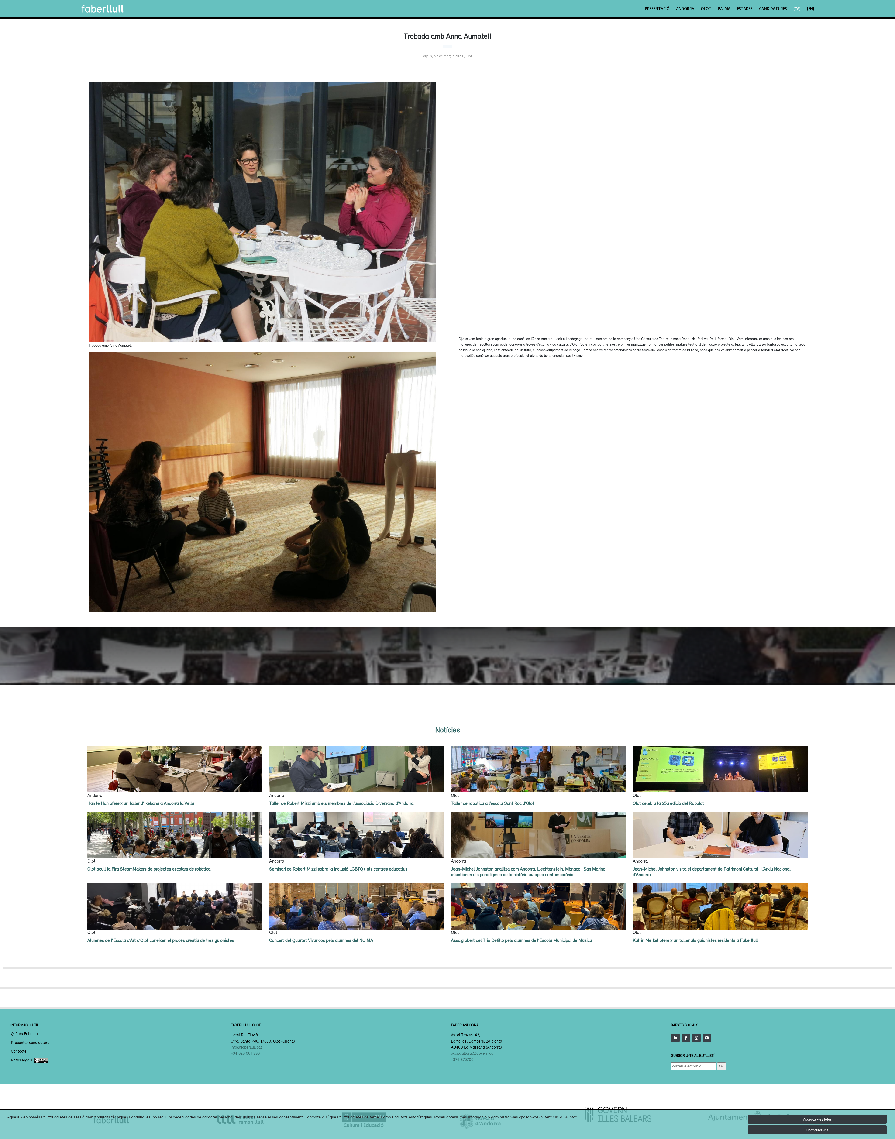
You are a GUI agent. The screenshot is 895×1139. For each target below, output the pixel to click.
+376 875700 (462, 1059)
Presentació (657, 8)
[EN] (810, 8)
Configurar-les (817, 1130)
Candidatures (773, 8)
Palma (724, 8)
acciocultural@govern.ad (472, 1053)
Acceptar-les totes (817, 1119)
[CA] (797, 8)
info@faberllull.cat (246, 1047)
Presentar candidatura (30, 1043)
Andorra (685, 8)
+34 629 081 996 (245, 1053)
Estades (745, 8)
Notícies (447, 729)
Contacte (19, 1051)
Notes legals (21, 1060)
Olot (706, 8)
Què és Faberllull (25, 1034)
